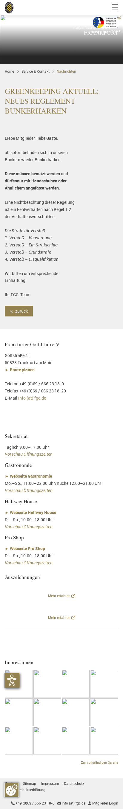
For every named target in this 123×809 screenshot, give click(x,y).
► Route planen (20, 369)
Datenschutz (74, 783)
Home (9, 71)
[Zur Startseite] (9, 7)
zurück (21, 311)
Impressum (50, 783)
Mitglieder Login (103, 803)
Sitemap (29, 783)
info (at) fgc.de (32, 398)
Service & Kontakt (35, 71)
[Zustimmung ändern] (11, 790)
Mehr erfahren (59, 595)
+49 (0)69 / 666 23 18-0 (33, 803)
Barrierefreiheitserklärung (25, 789)
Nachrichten (66, 71)
